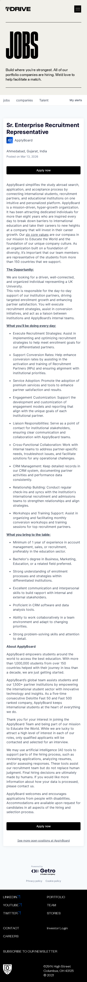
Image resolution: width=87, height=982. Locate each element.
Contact (11, 928)
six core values (37, 235)
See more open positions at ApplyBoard (43, 840)
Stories (54, 913)
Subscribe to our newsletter (30, 951)
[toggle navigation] (78, 9)
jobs (6, 100)
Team (51, 905)
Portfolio (56, 897)
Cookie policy (53, 880)
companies (24, 100)
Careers (11, 936)
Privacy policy (34, 880)
